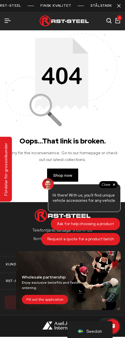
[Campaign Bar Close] (119, 6)
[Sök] (109, 21)
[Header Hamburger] (7, 20)
